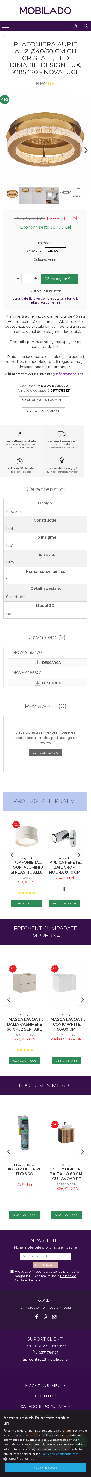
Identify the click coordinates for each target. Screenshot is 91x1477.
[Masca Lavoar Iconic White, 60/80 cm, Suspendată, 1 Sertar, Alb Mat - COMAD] (66, 983)
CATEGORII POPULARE (43, 1406)
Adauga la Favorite (45, 400)
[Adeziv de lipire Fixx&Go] (24, 1132)
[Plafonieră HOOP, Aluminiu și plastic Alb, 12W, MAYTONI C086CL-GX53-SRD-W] (26, 837)
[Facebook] (37, 1317)
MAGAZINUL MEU (43, 1385)
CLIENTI (43, 1396)
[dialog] (45, 1443)
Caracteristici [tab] (45, 489)
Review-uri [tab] (45, 706)
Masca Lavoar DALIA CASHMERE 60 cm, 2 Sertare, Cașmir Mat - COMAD (25, 1024)
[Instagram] (54, 1317)
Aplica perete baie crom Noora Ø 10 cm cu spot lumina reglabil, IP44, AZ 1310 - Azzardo (64, 867)
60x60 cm (34, 251)
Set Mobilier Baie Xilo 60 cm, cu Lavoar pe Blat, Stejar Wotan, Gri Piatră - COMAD (66, 1174)
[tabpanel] (45, 140)
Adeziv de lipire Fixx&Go (24, 1171)
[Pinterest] (46, 1317)
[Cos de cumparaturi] (75, 26)
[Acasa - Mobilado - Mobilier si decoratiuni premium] (45, 10)
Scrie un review (45, 752)
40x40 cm (55, 251)
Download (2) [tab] (45, 637)
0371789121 (48, 1352)
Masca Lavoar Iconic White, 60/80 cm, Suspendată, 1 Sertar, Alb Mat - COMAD (66, 1024)
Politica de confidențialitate (60, 1454)
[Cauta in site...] (85, 26)
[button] (46, 1458)
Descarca (51, 663)
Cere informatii (45, 411)
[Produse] (6, 27)
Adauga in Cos (62, 279)
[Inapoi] (3, 37)
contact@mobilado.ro (48, 1359)
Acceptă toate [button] (45, 1468)
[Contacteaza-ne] (63, 26)
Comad (25, 1015)
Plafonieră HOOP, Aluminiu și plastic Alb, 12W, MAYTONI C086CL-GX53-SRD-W (26, 867)
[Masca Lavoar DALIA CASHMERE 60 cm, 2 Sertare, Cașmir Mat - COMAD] (24, 983)
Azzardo (64, 858)
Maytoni (26, 858)
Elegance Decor (24, 1165)
